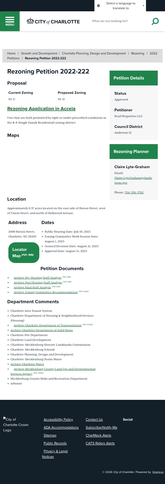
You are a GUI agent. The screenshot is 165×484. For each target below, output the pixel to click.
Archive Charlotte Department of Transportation (53, 325)
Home (11, 53)
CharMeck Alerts (98, 435)
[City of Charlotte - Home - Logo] (53, 21)
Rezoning (138, 53)
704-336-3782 (134, 192)
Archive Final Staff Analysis (37, 287)
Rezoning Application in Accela (41, 108)
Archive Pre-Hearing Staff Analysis (42, 277)
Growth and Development (39, 53)
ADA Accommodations (61, 427)
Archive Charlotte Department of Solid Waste (41, 330)
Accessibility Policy (58, 419)
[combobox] (120, 5)
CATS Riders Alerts (100, 443)
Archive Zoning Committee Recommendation (51, 292)
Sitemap (50, 435)
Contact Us (94, 419)
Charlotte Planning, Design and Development (94, 53)
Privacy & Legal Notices (55, 453)
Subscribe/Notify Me (101, 427)
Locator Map (23, 252)
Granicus (158, 472)
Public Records (55, 443)
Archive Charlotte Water (27, 364)
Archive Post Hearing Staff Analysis (43, 282)
